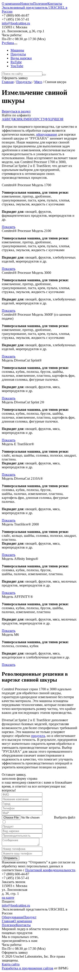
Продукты (18, 54)
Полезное (40, 3)
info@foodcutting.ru (16, 23)
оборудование (46, 134)
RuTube (16, 62)
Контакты (54, 3)
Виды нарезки (21, 58)
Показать (8, 227)
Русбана (8, 43)
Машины (17, 50)
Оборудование (12, 917)
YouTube (17, 66)
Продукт (29, 917)
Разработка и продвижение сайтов (27, 968)
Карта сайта (11, 964)
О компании (11, 3)
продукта (38, 736)
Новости (26, 3)
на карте (8, 897)
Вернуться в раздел (16, 111)
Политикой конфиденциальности (50, 870)
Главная (8, 921)
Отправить (11, 858)
